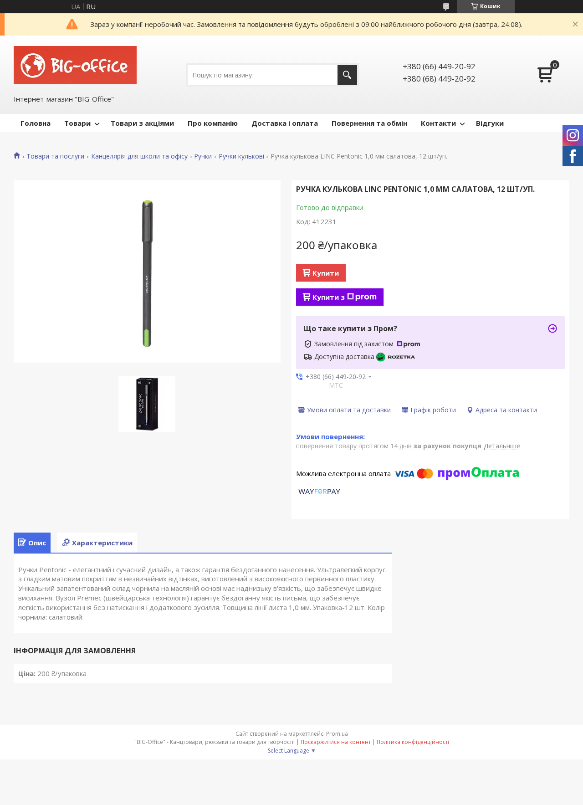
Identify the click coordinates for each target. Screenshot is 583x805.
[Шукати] (347, 75)
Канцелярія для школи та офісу (139, 156)
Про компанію (213, 123)
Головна (35, 123)
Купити (325, 272)
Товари (77, 123)
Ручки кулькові (241, 156)
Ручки (203, 156)
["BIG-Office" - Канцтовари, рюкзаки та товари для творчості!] (75, 64)
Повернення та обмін (369, 123)
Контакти (438, 123)
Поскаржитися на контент (336, 742)
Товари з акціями (142, 123)
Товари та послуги (55, 156)
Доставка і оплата (284, 123)
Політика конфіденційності (413, 742)
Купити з (328, 297)
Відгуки (490, 123)
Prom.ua (337, 734)
